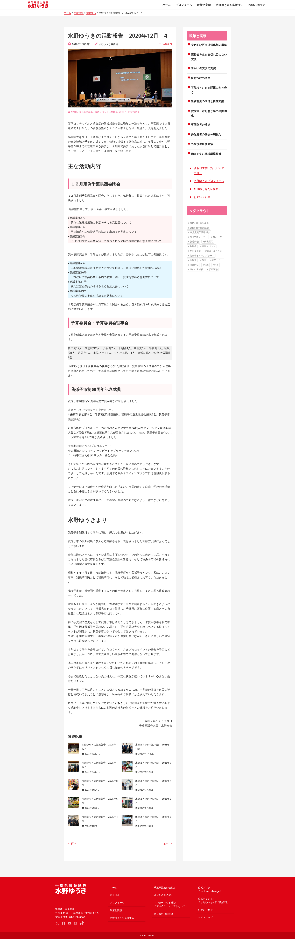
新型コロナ (134, 112)
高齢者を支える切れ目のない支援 (209, 57)
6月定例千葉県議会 (199, 227)
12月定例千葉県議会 (82, 112)
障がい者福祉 (196, 269)
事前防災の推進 (200, 124)
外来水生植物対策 (202, 144)
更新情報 (79, 12)
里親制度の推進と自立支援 (207, 101)
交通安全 (194, 241)
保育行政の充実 (200, 78)
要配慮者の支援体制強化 (206, 134)
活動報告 (91, 12)
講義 (206, 264)
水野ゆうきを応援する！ (209, 189)
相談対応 (194, 264)
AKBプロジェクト (198, 236)
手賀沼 (193, 260)
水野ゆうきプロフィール (209, 181)
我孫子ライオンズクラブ (202, 255)
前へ (73, 843)
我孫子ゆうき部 (214, 250)
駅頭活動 (213, 269)
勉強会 (193, 246)
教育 (204, 260)
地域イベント (102, 112)
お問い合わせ (202, 197)
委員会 (114, 112)
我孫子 (122, 112)
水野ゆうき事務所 (108, 44)
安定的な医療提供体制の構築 (209, 45)
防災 (216, 264)
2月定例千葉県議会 (199, 222)
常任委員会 (195, 250)
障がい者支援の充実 (203, 68)
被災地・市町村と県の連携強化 (209, 113)
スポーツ (217, 236)
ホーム (67, 12)
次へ (166, 843)
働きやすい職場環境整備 (206, 154)
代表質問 (208, 241)
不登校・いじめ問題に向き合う (209, 90)
